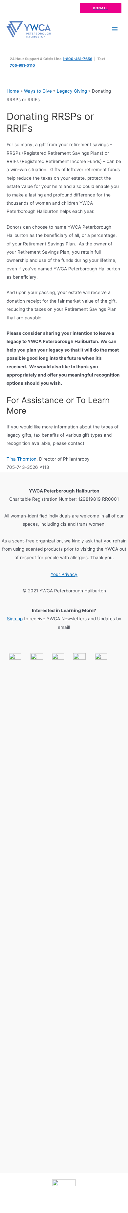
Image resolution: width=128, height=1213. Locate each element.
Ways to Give (38, 91)
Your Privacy (64, 574)
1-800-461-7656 (77, 59)
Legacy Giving (72, 91)
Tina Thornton (21, 459)
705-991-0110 (22, 65)
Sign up (15, 618)
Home (13, 91)
